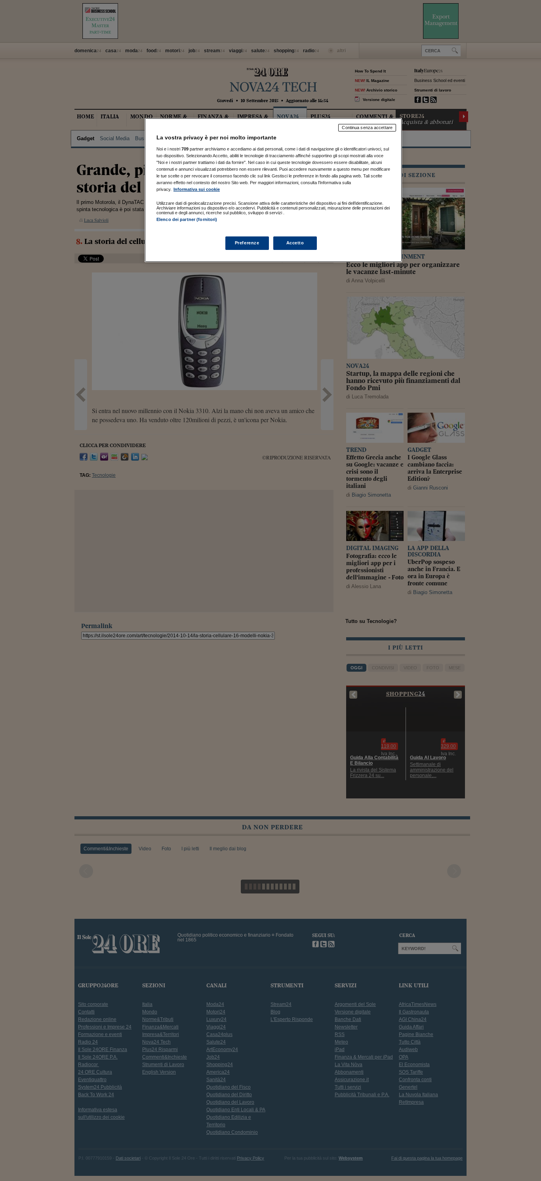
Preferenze (247, 242)
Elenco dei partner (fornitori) (186, 219)
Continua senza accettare (367, 127)
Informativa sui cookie (196, 189)
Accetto (295, 242)
